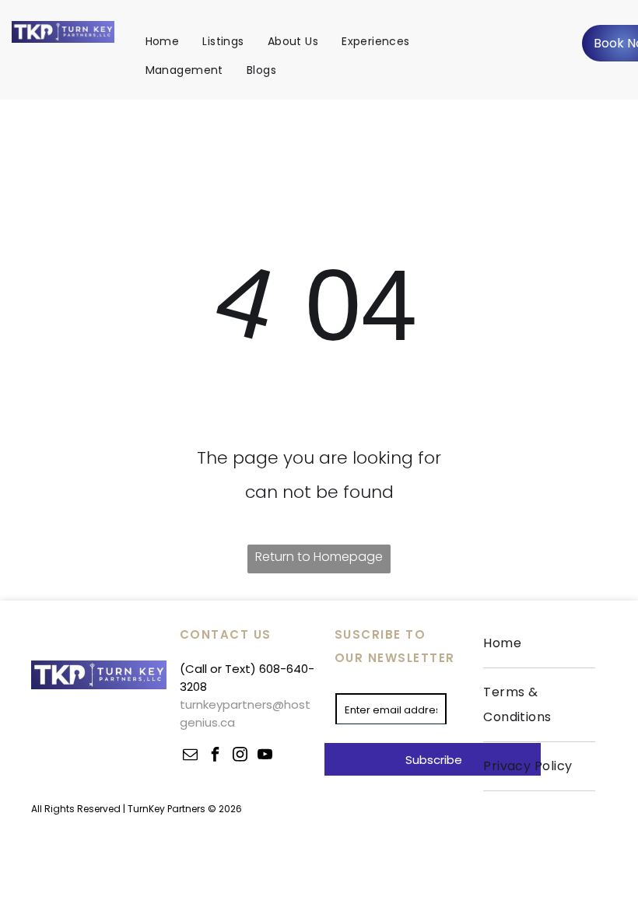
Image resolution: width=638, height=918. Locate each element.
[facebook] (215, 756)
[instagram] (240, 756)
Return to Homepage (319, 557)
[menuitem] (162, 41)
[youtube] (265, 756)
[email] (191, 756)
